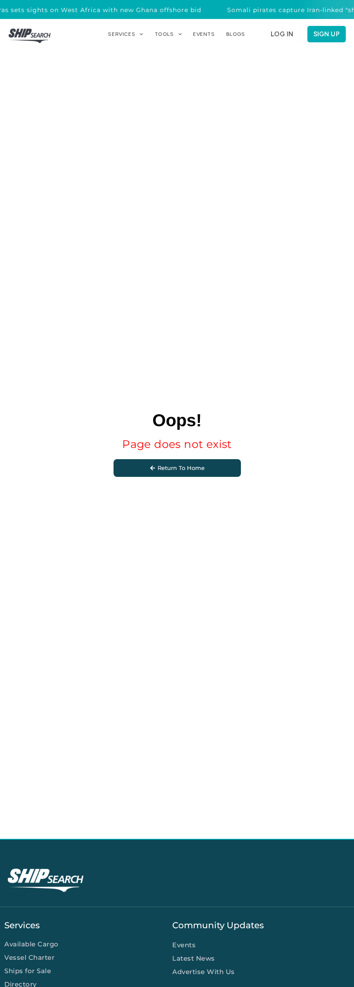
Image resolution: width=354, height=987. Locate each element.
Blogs (235, 34)
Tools (164, 34)
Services (121, 34)
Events (204, 34)
